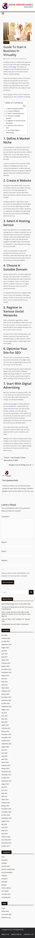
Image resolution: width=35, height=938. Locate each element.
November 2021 (6, 775)
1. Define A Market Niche (14, 109)
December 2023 (6, 697)
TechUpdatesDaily (22, 59)
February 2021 (5, 802)
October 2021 (5, 778)
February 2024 (5, 691)
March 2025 (5, 660)
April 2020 (4, 833)
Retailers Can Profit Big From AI (20, 465)
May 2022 (4, 756)
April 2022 (4, 759)
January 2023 (5, 731)
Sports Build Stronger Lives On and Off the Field (15, 604)
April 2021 (4, 796)
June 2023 (4, 716)
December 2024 (6, 669)
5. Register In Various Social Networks (15, 122)
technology (12, 67)
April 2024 (4, 685)
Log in (3, 908)
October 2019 (5, 846)
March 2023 (5, 725)
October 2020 (5, 815)
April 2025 (4, 657)
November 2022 (6, 737)
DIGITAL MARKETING (8, 869)
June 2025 (4, 654)
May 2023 (4, 719)
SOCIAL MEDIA (6, 888)
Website (4, 560)
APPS (3, 857)
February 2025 (5, 663)
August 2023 (5, 709)
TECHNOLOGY (5, 894)
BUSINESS (6, 42)
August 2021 (5, 784)
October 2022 (5, 740)
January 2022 (5, 768)
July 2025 (4, 651)
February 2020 (5, 837)
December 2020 (6, 809)
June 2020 (4, 827)
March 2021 (5, 799)
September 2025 (6, 644)
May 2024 (4, 682)
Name (4, 542)
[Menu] (2, 13)
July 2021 (4, 787)
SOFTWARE (4, 891)
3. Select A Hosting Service (15, 113)
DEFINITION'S (5, 866)
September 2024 (6, 672)
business (20, 97)
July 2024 (4, 678)
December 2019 (6, 840)
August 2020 (5, 821)
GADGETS (4, 879)
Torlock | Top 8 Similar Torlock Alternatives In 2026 (14, 459)
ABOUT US (5, 934)
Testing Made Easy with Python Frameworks (14, 624)
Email (4, 551)
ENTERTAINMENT (7, 872)
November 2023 (6, 700)
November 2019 (6, 843)
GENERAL (4, 882)
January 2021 (5, 806)
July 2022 (4, 750)
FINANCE (4, 875)
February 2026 (5, 638)
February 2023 (5, 728)
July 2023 (4, 713)
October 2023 (5, 703)
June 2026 (4, 635)
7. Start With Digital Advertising (12, 131)
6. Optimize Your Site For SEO (14, 126)
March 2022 (5, 762)
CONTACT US (28, 934)
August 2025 (5, 647)
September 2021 (6, 781)
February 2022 (5, 765)
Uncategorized (5, 897)
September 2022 (6, 744)
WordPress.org (5, 917)
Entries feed (5, 911)
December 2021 (6, 771)
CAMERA (4, 863)
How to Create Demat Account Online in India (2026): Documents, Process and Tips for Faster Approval (16, 614)
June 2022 (4, 753)
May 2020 (4, 830)
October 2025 (5, 641)
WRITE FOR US (16, 934)
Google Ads (12, 406)
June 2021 (4, 790)
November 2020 (6, 812)
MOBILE (4, 885)
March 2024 (5, 688)
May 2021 (4, 793)
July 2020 (4, 824)
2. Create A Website (13, 111)
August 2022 (5, 747)
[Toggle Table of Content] (23, 105)
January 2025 (5, 666)
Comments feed (6, 914)
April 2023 (4, 722)
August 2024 (5, 675)
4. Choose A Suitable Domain (13, 117)
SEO (7, 369)
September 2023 (6, 706)
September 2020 (6, 818)
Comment (5, 517)
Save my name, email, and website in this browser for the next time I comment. (15, 574)
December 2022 (6, 734)
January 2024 (5, 694)
